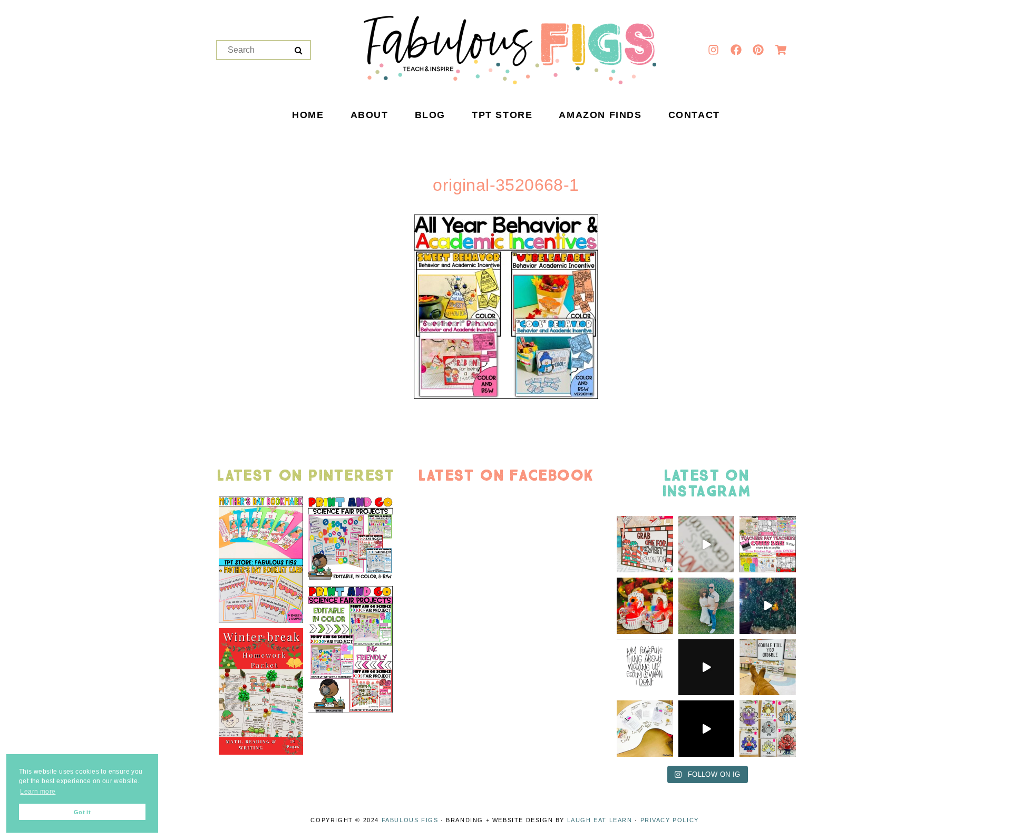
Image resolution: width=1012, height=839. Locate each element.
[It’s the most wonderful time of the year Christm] (706, 667)
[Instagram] (714, 50)
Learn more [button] (37, 791)
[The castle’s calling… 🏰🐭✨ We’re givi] (767, 606)
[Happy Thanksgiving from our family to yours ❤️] (706, 606)
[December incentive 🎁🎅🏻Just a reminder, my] (706, 544)
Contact (694, 115)
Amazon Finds (600, 115)
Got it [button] (82, 812)
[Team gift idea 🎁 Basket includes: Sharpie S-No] (645, 606)
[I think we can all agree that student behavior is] (645, 544)
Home (308, 115)
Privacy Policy (669, 820)
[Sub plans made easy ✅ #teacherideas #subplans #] (645, 728)
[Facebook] (736, 50)
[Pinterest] (758, 50)
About (369, 115)
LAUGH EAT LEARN (599, 820)
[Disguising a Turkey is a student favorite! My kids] (706, 728)
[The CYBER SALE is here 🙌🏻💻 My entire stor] (767, 544)
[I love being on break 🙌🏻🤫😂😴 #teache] (645, 667)
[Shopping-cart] (781, 50)
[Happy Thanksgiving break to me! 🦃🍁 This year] (767, 667)
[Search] (298, 50)
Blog (430, 115)
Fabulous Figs (410, 820)
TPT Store (502, 115)
